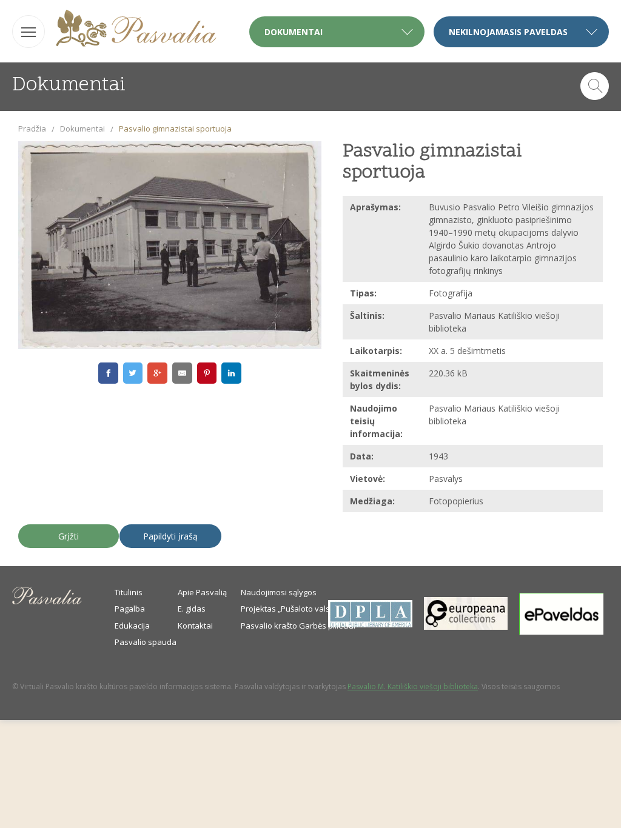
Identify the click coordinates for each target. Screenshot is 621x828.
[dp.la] (370, 624)
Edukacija (132, 625)
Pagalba (130, 608)
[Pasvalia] (136, 30)
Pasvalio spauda (145, 641)
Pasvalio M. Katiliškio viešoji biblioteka (412, 686)
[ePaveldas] (561, 631)
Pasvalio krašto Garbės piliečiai (298, 625)
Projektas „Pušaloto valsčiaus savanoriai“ (317, 608)
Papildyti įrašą (170, 536)
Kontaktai (195, 625)
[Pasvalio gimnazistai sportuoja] (169, 245)
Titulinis (129, 592)
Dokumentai (82, 128)
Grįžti (68, 536)
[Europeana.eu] (466, 626)
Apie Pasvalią (202, 592)
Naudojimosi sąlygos (279, 592)
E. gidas (192, 608)
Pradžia (32, 128)
